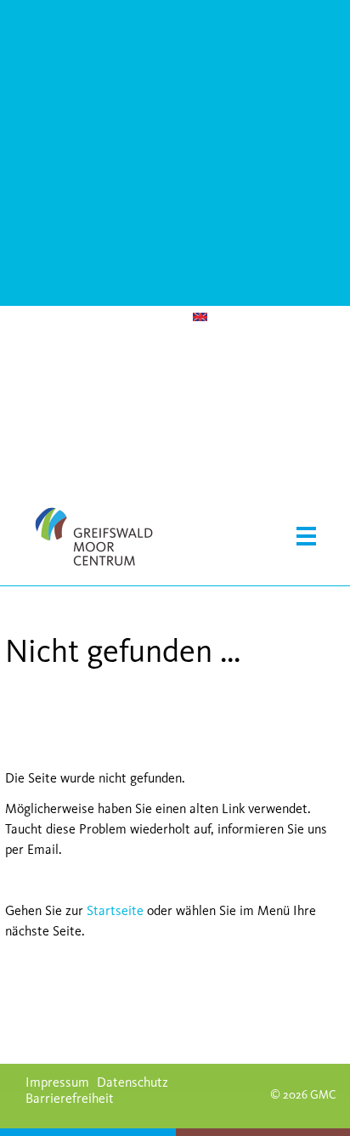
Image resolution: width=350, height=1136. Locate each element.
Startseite (115, 910)
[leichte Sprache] (223, 320)
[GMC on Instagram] (84, 317)
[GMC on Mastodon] (61, 317)
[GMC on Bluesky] (15, 320)
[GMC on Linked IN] (130, 317)
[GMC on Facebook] (107, 317)
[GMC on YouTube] (38, 320)
